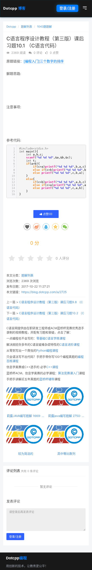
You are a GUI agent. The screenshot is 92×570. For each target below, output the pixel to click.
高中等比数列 (66, 453)
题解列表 (26, 26)
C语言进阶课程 (69, 344)
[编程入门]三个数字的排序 (44, 61)
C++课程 (52, 367)
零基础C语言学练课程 (50, 338)
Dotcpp (14, 8)
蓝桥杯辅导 (46, 379)
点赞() (47, 214)
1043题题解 (44, 26)
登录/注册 (67, 8)
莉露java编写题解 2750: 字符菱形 (66, 415)
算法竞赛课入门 (68, 373)
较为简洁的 (25, 453)
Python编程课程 (47, 350)
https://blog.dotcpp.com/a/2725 (44, 292)
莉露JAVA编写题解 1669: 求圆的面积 (26, 415)
